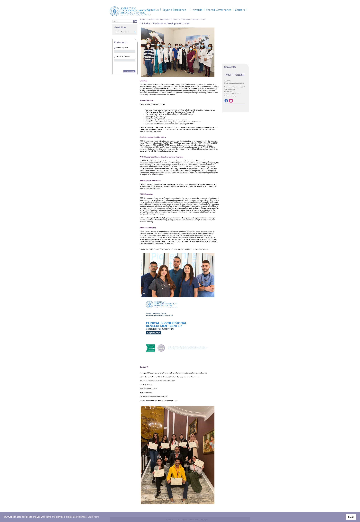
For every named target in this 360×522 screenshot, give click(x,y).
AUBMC (142, 19)
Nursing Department (164, 19)
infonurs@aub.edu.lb (236, 83)
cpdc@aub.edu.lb (170, 400)
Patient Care (151, 19)
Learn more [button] (93, 517)
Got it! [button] (351, 517)
